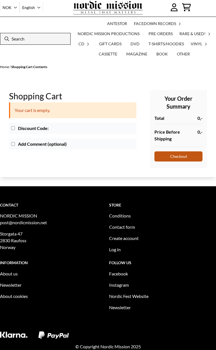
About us (9, 273)
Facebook (118, 273)
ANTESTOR (117, 23)
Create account (124, 238)
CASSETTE (108, 53)
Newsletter (11, 285)
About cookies (14, 296)
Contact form (122, 227)
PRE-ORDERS (160, 33)
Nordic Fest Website (128, 296)
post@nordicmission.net (23, 222)
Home (5, 67)
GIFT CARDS (110, 43)
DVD (135, 43)
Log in (115, 249)
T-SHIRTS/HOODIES (166, 43)
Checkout (178, 156)
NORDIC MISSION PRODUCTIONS (109, 33)
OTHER (183, 53)
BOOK (162, 53)
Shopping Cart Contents (29, 67)
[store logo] (108, 7)
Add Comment (42, 144)
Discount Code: (33, 128)
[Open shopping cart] (186, 7)
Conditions (120, 215)
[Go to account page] (174, 7)
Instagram (119, 285)
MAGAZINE (136, 53)
